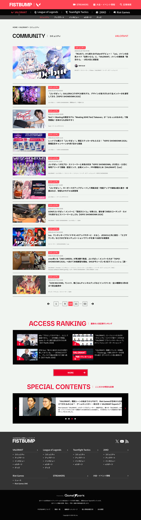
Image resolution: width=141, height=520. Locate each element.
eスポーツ (88, 17)
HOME (15, 27)
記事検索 (127, 4)
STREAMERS (82, 5)
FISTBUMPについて (44, 509)
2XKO (105, 449)
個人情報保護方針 (87, 509)
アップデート (59, 17)
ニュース (18, 480)
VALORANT (23, 27)
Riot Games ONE (21, 483)
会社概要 (100, 509)
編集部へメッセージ (71, 509)
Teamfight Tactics (81, 449)
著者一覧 (57, 509)
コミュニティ (44, 17)
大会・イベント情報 (105, 5)
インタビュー (74, 17)
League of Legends (52, 449)
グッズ (99, 17)
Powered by (60, 496)
